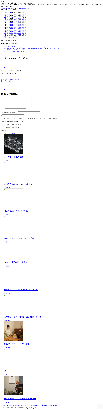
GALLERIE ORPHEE (7, 8)
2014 (5, 30)
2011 (5, 34)
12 (25, 17)
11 (23, 15)
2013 (5, 31)
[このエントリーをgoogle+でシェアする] (5, 65)
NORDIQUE (25, 8)
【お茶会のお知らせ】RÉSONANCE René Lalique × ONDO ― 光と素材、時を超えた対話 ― (32, 48)
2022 (5, 18)
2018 (5, 24)
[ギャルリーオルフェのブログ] (3, 1)
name (2, 109)
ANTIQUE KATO (17, 8)
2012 (5, 33)
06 (15, 20)
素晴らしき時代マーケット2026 (14, 49)
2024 (5, 15)
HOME (4, 405)
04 (12, 17)
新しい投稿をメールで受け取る (12, 127)
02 (9, 20)
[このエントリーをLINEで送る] (5, 67)
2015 (5, 28)
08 (19, 18)
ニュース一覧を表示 (9, 46)
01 (7, 12)
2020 (5, 21)
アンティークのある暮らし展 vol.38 (16, 51)
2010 (5, 36)
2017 (5, 25)
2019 (5, 22)
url (1, 115)
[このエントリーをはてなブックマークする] (5, 66)
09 (20, 15)
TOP (55, 405)
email (2, 112)
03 (11, 12)
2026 (5, 12)
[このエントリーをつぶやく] (5, 62)
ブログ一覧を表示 (9, 37)
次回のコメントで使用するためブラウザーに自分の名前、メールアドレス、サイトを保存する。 (30, 118)
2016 (5, 27)
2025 (5, 14)
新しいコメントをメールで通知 (12, 124)
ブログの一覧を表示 (9, 133)
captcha (3, 121)
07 (17, 14)
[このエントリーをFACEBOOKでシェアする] (5, 63)
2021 (5, 20)
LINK (50, 405)
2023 (5, 17)
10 (22, 14)
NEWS (45, 405)
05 (14, 15)
